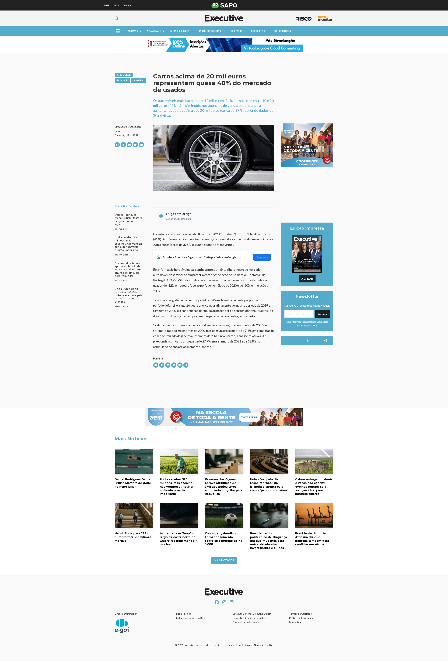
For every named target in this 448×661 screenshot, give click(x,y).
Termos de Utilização (300, 613)
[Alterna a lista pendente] (140, 31)
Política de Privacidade (301, 617)
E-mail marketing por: (126, 613)
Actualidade (124, 75)
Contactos (295, 621)
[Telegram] (185, 365)
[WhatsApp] (135, 144)
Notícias (139, 80)
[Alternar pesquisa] (116, 18)
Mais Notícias (224, 560)
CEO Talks (236, 31)
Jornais (126, 5)
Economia (122, 80)
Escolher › (262, 257)
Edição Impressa (179, 31)
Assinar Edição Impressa (246, 621)
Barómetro (258, 31)
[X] (123, 144)
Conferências (282, 31)
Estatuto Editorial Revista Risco (250, 617)
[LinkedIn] (129, 144)
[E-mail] (141, 144)
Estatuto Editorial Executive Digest (252, 613)
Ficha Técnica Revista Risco (191, 617)
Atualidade (154, 31)
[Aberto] (118, 31)
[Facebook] (117, 144)
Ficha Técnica (183, 613)
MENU (107, 5)
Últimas (133, 31)
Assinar (307, 278)
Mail (117, 5)
